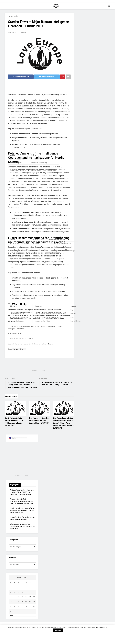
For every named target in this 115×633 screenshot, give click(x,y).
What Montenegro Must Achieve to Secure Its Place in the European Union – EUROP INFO (22, 526)
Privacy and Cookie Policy (99, 627)
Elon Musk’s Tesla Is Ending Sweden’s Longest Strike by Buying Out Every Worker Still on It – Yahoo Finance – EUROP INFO (63, 423)
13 (22, 597)
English (13, 438)
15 (30, 597)
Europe (15, 349)
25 (14, 606)
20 (22, 602)
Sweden (15, 16)
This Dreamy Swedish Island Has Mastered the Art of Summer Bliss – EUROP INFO (39, 420)
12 (18, 597)
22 (30, 602)
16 (34, 597)
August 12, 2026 (13, 32)
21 (26, 602)
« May (11, 615)
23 (34, 602)
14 (26, 597)
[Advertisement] (39, 86)
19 (18, 602)
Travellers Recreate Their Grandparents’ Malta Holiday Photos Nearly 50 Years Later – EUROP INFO (21, 501)
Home (10, 16)
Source (50, 344)
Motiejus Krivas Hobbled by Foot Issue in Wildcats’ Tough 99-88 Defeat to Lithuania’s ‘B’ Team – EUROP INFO (22, 492)
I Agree (58, 630)
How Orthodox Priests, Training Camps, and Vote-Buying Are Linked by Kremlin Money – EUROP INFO (22, 510)
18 (14, 602)
